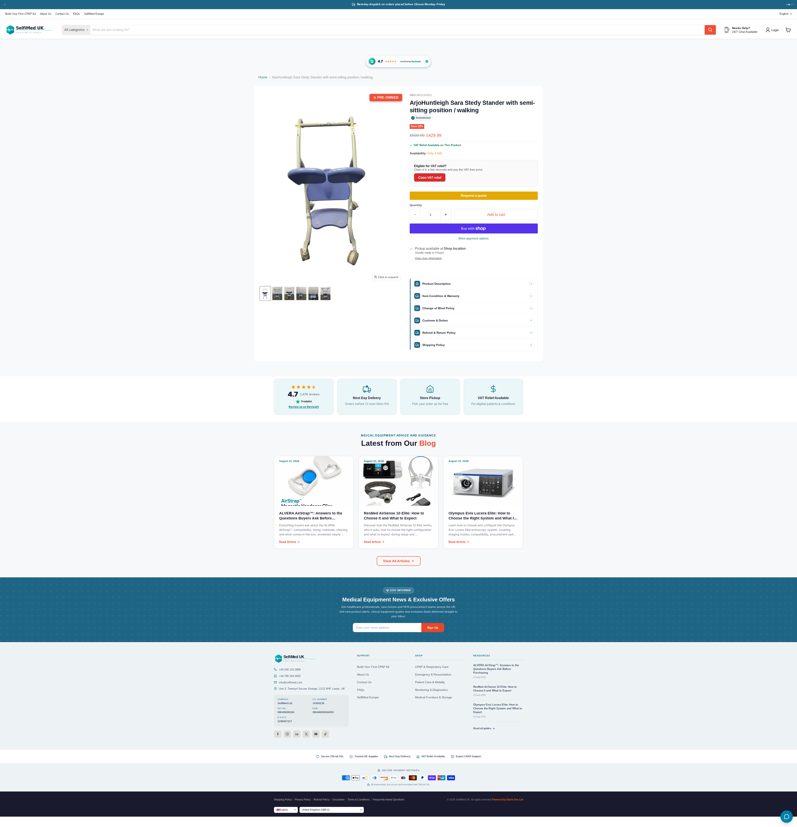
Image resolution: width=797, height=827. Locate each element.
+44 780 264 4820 (290, 676)
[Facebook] (277, 734)
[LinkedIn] (297, 734)
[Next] (787, 4)
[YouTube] (316, 734)
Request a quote (474, 195)
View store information (428, 258)
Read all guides (482, 728)
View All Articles (396, 561)
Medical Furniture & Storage (433, 697)
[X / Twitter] (306, 734)
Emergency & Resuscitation (433, 674)
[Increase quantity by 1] (446, 214)
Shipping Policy (283, 799)
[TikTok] (325, 734)
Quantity (416, 205)
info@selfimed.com (290, 682)
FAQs (76, 13)
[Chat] (786, 816)
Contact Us (62, 13)
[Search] (710, 30)
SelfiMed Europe (94, 13)
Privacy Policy (302, 799)
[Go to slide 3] (791, 4)
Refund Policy (321, 799)
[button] (265, 293)
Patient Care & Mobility (430, 682)
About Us (45, 13)
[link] (398, 61)
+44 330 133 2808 (290, 669)
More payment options (473, 238)
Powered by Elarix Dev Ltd (507, 799)
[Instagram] (287, 734)
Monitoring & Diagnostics (431, 689)
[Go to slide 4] (793, 4)
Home (262, 77)
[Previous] (4, 4)
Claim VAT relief (429, 177)
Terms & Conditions (359, 799)
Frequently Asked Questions (388, 799)
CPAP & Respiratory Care (432, 666)
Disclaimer (338, 799)
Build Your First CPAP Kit (20, 13)
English (784, 13)
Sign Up (432, 627)
